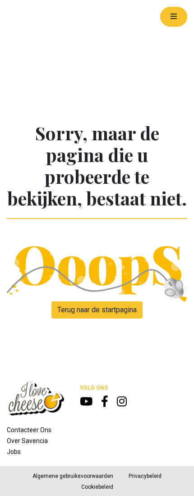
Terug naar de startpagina (97, 309)
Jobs (14, 451)
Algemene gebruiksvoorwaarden (72, 476)
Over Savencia (27, 440)
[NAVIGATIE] (173, 17)
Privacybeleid (145, 476)
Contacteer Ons (29, 430)
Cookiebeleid (97, 487)
